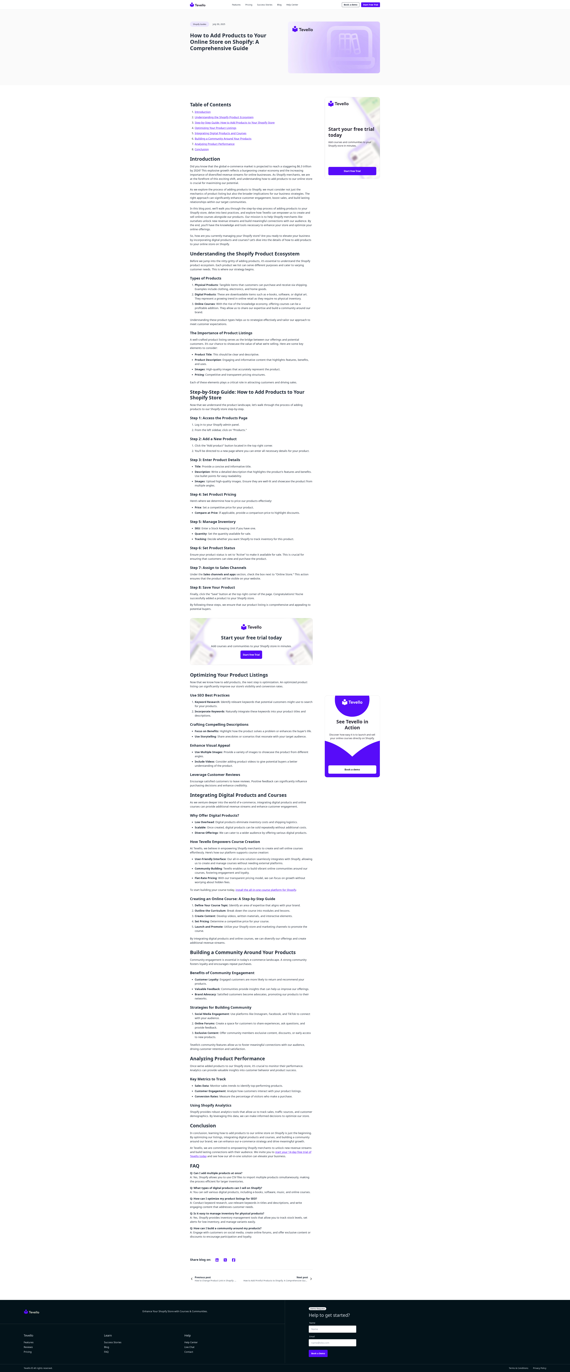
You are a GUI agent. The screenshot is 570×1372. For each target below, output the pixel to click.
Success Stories (264, 4)
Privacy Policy (539, 1368)
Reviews (28, 1347)
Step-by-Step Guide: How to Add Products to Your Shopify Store (235, 122)
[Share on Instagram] (217, 1260)
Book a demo (350, 4)
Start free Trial (251, 654)
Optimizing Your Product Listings (215, 128)
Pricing (248, 4)
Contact (188, 1351)
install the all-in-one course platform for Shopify (266, 890)
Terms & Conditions (518, 1368)
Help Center (292, 4)
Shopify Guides (199, 24)
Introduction (203, 112)
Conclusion (202, 149)
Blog (279, 4)
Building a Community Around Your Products (223, 138)
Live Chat (189, 1347)
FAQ (106, 1351)
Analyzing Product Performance (215, 144)
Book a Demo (318, 1353)
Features (236, 4)
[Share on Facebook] (233, 1260)
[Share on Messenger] (225, 1260)
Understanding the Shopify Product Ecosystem (224, 117)
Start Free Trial (370, 4)
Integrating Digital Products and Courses (220, 133)
